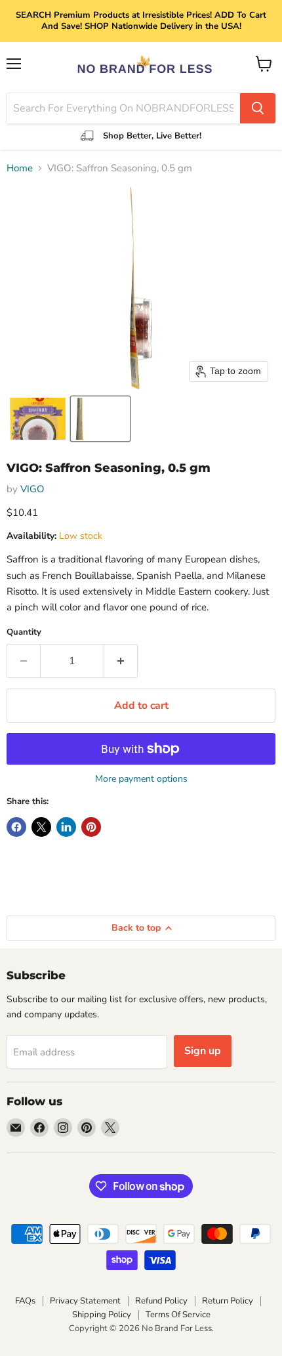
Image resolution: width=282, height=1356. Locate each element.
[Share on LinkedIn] (66, 827)
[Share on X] (41, 827)
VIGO (32, 489)
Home (20, 168)
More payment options (141, 779)
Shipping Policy (101, 1315)
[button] (38, 418)
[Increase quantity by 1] (121, 661)
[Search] (257, 108)
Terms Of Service (178, 1315)
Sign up (202, 1051)
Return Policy (227, 1301)
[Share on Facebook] (16, 827)
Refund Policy (161, 1301)
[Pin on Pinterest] (91, 827)
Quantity (24, 632)
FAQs (25, 1301)
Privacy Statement (85, 1301)
